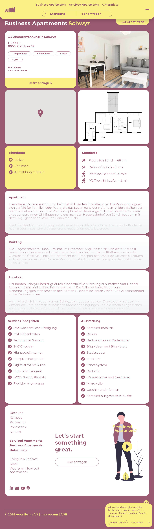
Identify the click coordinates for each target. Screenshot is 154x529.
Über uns (16, 413)
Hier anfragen (77, 462)
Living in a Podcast (24, 459)
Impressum (49, 514)
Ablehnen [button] (137, 522)
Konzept (16, 417)
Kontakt (15, 432)
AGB (64, 514)
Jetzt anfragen (40, 83)
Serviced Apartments (84, 4)
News (14, 464)
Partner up (18, 422)
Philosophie (18, 427)
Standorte (58, 14)
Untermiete (110, 4)
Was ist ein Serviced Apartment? (24, 470)
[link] (149, 522)
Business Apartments (51, 4)
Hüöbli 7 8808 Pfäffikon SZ (21, 44)
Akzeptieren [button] (118, 522)
